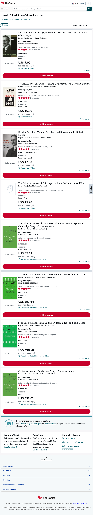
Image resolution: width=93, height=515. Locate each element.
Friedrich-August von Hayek (30, 423)
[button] (84, 70)
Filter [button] (6, 25)
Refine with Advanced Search (17, 19)
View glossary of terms (72, 442)
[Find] (89, 9)
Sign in (82, 3)
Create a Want (10, 447)
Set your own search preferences (71, 447)
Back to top (46, 459)
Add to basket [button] (46, 75)
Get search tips (69, 438)
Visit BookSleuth (40, 450)
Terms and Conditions (79, 503)
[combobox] (50, 9)
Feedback (91, 189)
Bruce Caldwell (50, 423)
